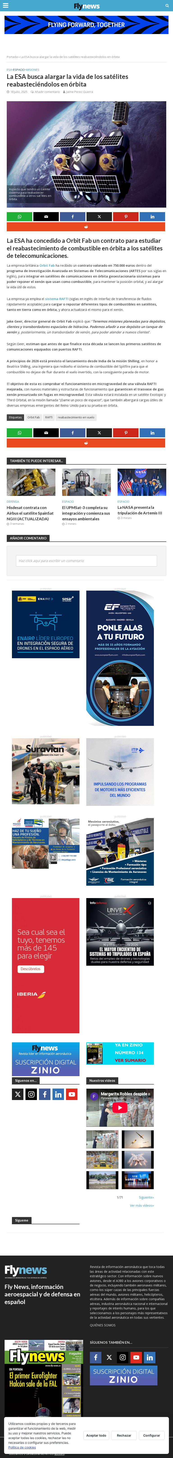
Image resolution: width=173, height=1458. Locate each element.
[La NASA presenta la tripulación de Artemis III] (142, 481)
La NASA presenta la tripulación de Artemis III (140, 510)
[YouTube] (71, 1094)
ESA (9, 70)
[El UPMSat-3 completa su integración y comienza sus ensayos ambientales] (86, 481)
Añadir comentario (47, 92)
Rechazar (124, 1435)
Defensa (13, 502)
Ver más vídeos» (142, 1205)
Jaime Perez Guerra (79, 92)
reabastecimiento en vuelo (76, 417)
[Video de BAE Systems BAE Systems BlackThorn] (138, 1139)
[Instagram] (31, 1094)
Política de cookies (22, 1447)
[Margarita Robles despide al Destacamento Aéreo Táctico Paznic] (102, 1139)
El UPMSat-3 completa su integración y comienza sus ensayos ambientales (86, 513)
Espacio (19, 70)
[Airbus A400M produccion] (102, 1160)
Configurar (151, 1435)
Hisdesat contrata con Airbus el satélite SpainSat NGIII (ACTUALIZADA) (30, 513)
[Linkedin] (58, 1094)
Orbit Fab (47, 265)
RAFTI (48, 417)
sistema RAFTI (56, 298)
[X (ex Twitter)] (17, 1094)
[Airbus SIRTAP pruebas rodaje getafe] (102, 1180)
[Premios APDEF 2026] (138, 1180)
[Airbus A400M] (138, 1160)
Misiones (32, 70)
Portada (12, 57)
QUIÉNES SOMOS (103, 1325)
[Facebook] (44, 1094)
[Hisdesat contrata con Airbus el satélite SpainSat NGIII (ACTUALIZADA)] (31, 481)
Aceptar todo (96, 1435)
